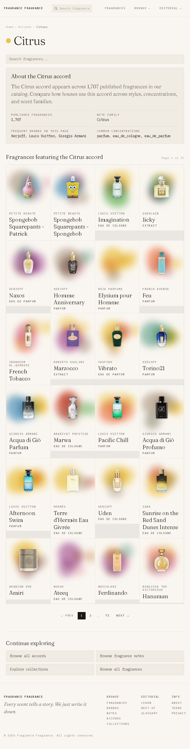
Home (9, 27)
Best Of (148, 708)
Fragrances (115, 8)
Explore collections (29, 669)
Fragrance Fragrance (23, 8)
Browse (140, 8)
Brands (113, 708)
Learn (146, 703)
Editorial (169, 8)
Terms (177, 708)
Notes (112, 713)
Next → (123, 615)
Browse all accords (28, 656)
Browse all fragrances (121, 669)
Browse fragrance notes (122, 656)
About (177, 703)
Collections (118, 724)
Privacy (179, 713)
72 (107, 615)
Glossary (149, 713)
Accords (24, 27)
